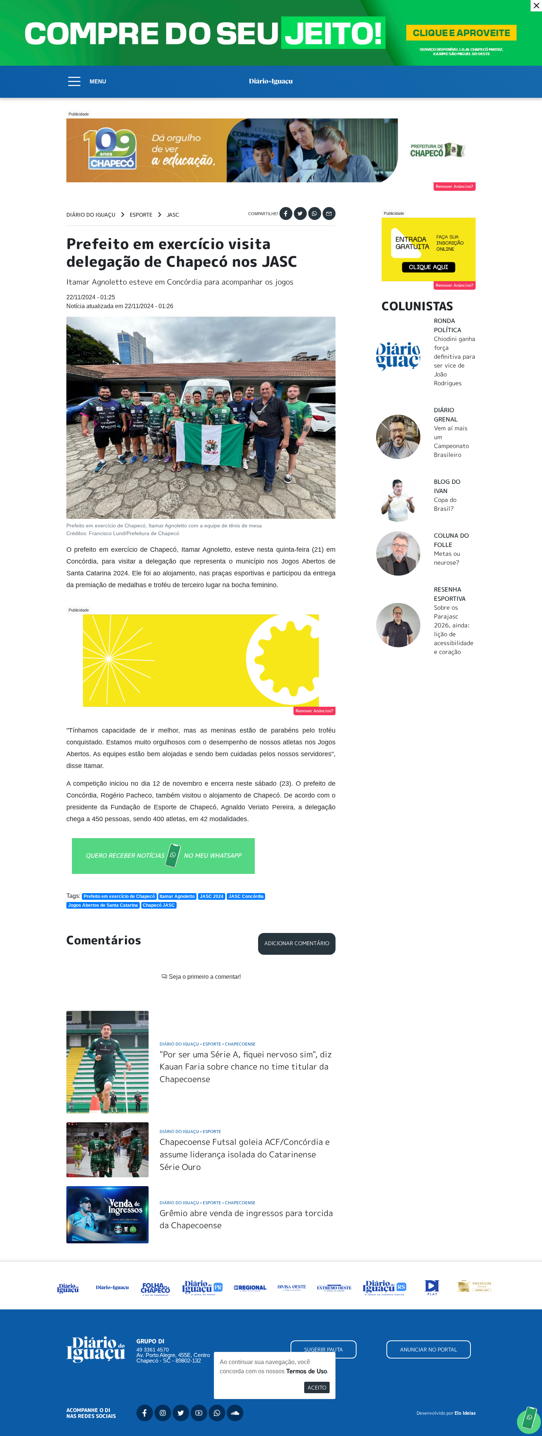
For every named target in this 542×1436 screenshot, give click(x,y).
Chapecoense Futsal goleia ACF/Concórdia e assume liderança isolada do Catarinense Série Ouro (245, 1154)
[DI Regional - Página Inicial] (67, 1287)
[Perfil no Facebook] (144, 1413)
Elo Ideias (465, 1413)
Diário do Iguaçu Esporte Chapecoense (208, 1044)
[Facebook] (285, 213)
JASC (173, 214)
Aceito (317, 1387)
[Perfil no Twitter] (181, 1413)
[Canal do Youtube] (199, 1413)
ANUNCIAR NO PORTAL (428, 1349)
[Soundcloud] (235, 1413)
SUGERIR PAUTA (323, 1349)
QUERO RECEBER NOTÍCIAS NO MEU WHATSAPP (163, 855)
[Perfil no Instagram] (162, 1413)
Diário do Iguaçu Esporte (190, 1131)
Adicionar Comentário (296, 943)
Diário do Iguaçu (90, 214)
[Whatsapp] (314, 213)
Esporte (141, 214)
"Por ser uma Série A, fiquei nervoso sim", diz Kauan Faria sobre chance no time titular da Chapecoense (246, 1066)
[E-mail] (329, 213)
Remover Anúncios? (454, 186)
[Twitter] (300, 213)
